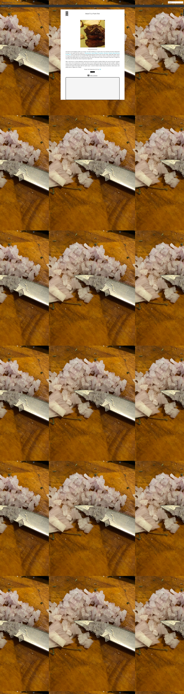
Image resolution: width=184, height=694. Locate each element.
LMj (100, 69)
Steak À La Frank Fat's (92, 14)
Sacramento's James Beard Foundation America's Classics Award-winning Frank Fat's (93, 53)
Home (10, 6)
